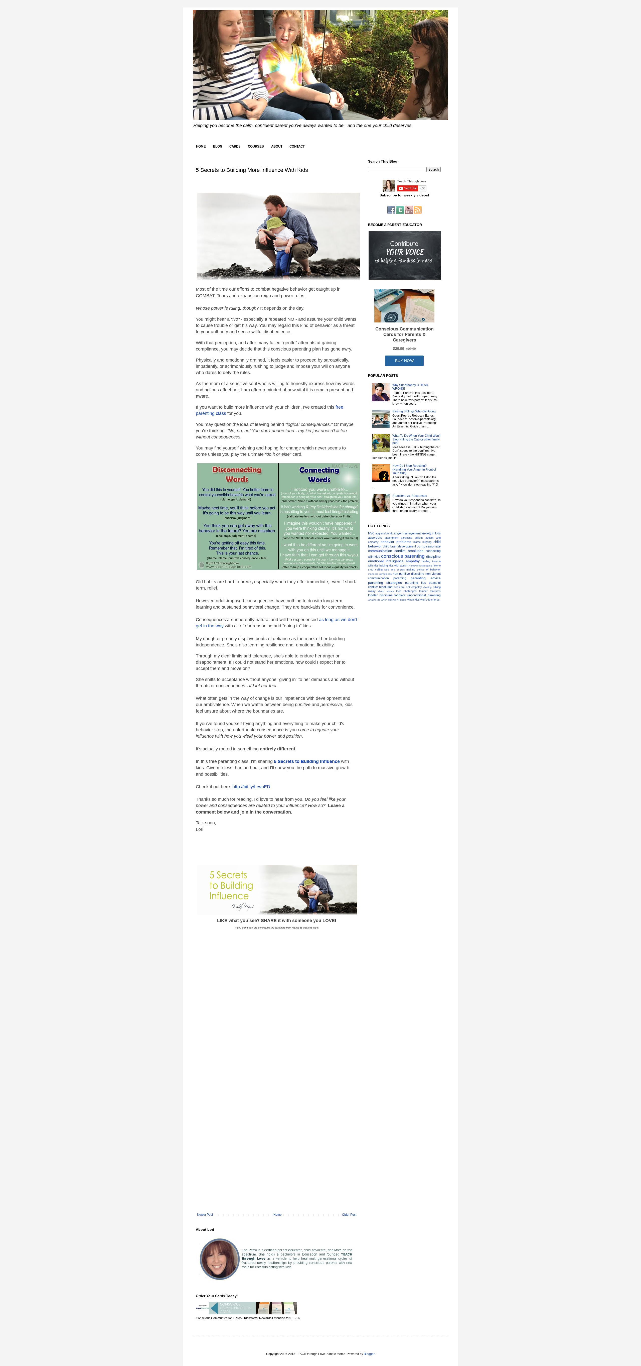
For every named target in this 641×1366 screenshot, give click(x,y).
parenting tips (415, 583)
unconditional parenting (424, 595)
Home (277, 1214)
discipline (433, 556)
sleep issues (386, 591)
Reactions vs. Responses (409, 496)
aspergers (375, 537)
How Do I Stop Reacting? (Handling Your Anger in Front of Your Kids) (414, 469)
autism (419, 537)
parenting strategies (385, 583)
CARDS (235, 146)
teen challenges (406, 591)
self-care (399, 587)
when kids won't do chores (423, 599)
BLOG (217, 146)
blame (417, 541)
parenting (399, 578)
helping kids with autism (393, 565)
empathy (413, 561)
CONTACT (297, 146)
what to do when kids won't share (387, 599)
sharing (427, 587)
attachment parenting (398, 537)
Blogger (369, 1354)
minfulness (385, 574)
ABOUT (276, 146)
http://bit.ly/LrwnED (251, 786)
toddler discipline (380, 595)
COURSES (256, 146)
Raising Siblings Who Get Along (414, 411)
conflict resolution (408, 551)
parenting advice (426, 578)
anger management (407, 533)
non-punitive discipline (408, 574)
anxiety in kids (431, 533)
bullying (426, 541)
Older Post (349, 1214)
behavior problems (396, 542)
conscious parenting (403, 556)
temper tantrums (430, 591)
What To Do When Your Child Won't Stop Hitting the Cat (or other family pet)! (416, 439)
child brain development (399, 546)
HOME (201, 146)
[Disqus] (277, 1016)
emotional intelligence (386, 561)
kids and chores (394, 569)
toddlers (399, 595)
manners (373, 574)
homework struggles (420, 565)
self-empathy (414, 587)
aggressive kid (384, 533)
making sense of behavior (423, 569)
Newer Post (205, 1214)
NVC (371, 533)
